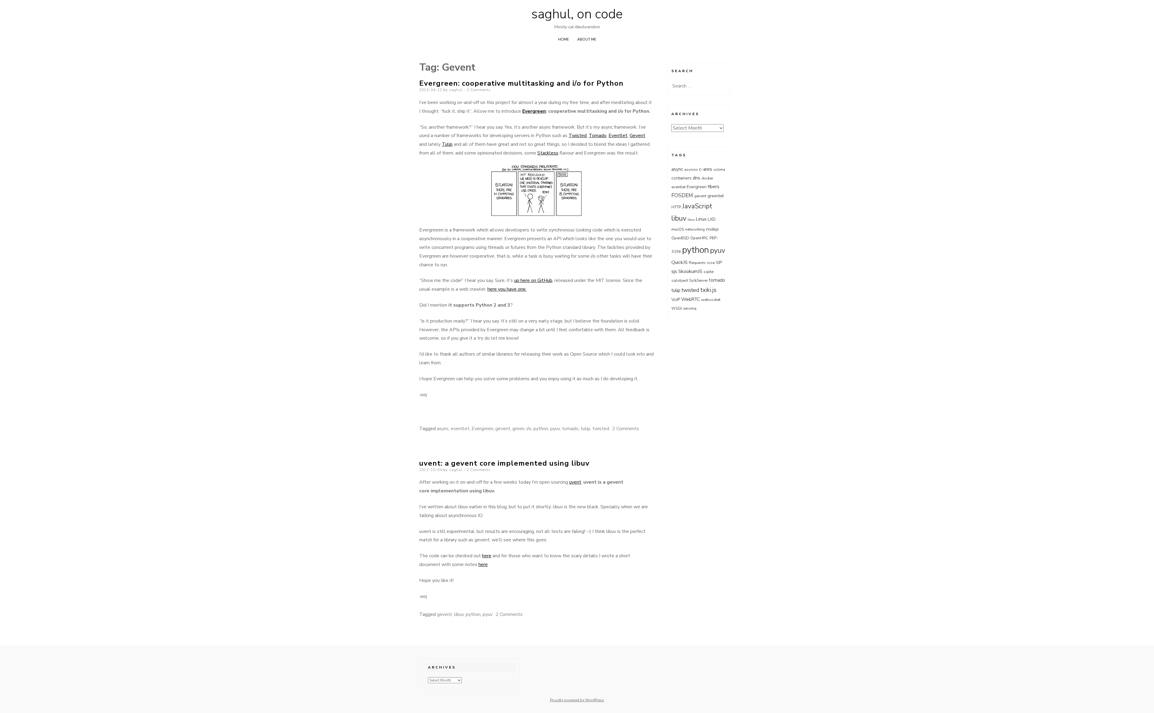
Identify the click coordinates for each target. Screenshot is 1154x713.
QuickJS (679, 262)
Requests (697, 262)
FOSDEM (682, 195)
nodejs (712, 229)
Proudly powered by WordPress (577, 700)
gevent (502, 428)
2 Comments (479, 89)
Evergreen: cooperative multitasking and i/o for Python (521, 83)
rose (711, 262)
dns (696, 178)
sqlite (708, 271)
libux (691, 219)
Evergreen (534, 111)
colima (719, 169)
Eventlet (618, 135)
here (486, 555)
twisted (600, 428)
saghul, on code (577, 14)
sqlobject (679, 280)
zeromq (689, 308)
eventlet (460, 428)
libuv (459, 614)
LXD (712, 219)
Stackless (547, 153)
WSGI (676, 308)
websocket (710, 299)
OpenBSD (680, 238)
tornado (570, 428)
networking (695, 229)
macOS (677, 229)
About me (586, 39)
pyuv (555, 428)
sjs (674, 271)
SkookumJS (690, 271)
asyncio (691, 169)
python (540, 428)
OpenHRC (699, 238)
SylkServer (698, 280)
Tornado (597, 135)
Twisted (578, 135)
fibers (713, 186)
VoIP (675, 299)
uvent (575, 482)
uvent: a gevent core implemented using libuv (504, 463)
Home (563, 39)
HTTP (676, 207)
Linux (701, 219)
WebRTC (690, 299)
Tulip (447, 144)
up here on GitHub (533, 280)
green (518, 428)
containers (681, 178)
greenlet (715, 196)
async (443, 428)
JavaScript (697, 206)
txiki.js (708, 290)
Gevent (637, 135)
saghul (456, 89)
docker (707, 178)
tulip (585, 428)
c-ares (705, 169)
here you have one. (507, 289)
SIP (719, 262)
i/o (529, 428)
